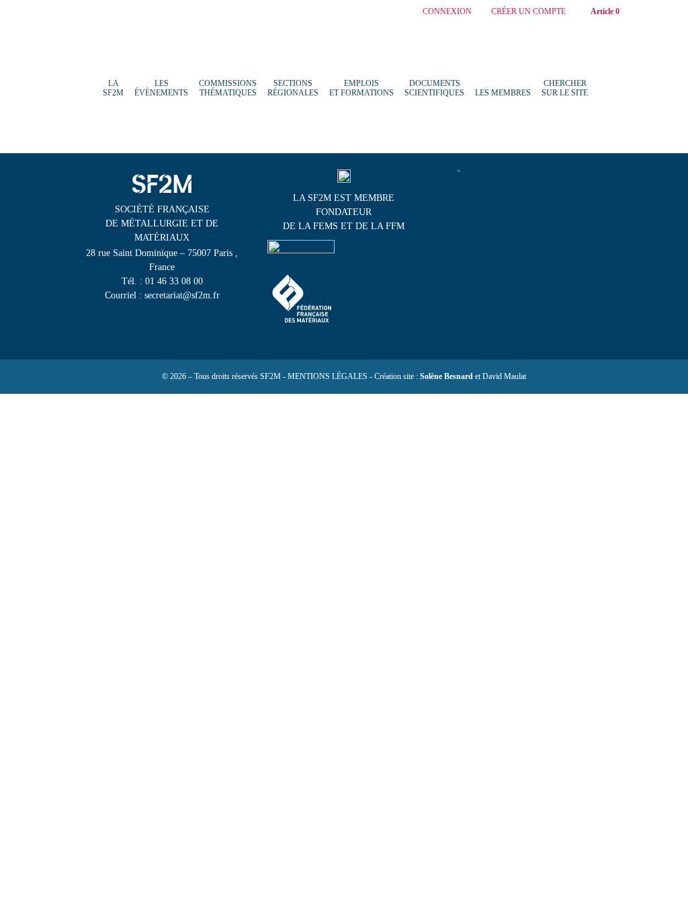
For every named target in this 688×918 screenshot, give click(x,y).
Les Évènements (161, 88)
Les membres (503, 92)
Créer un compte (528, 11)
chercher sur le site (565, 88)
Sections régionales (292, 88)
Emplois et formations (361, 88)
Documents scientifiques (434, 88)
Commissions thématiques (228, 88)
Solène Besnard (446, 376)
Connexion (447, 11)
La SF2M (113, 88)
